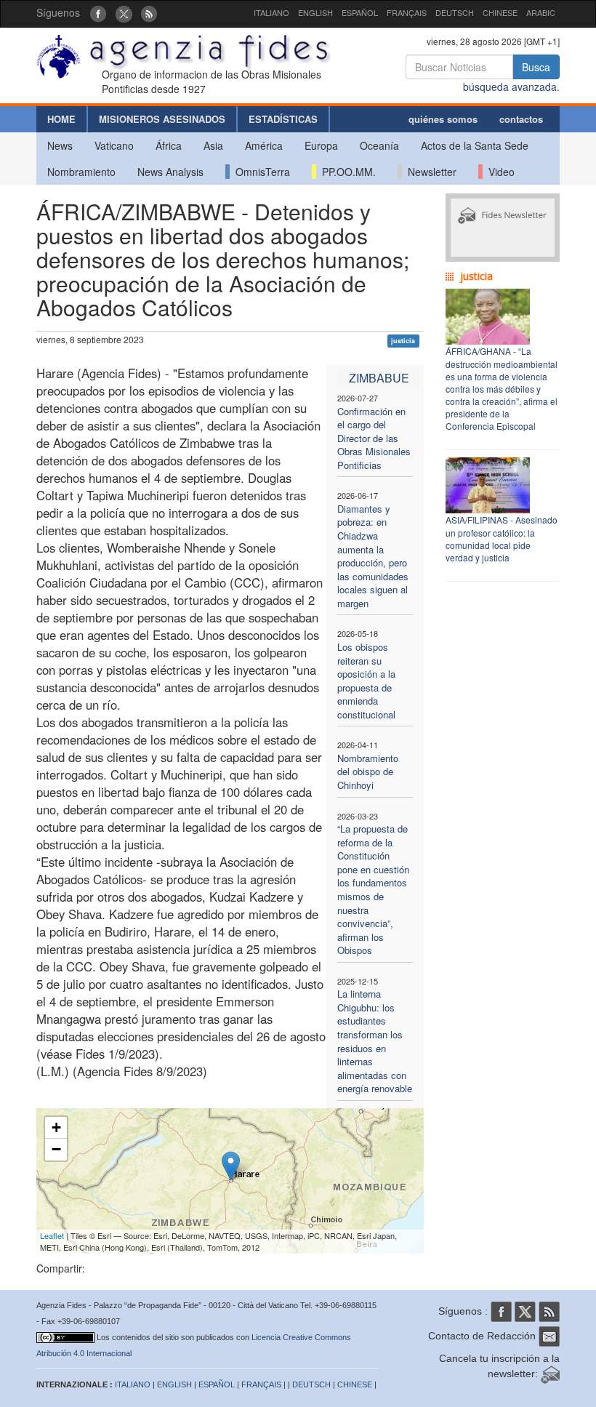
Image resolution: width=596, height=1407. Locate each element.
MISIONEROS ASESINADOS (162, 119)
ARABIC (540, 12)
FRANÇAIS (407, 12)
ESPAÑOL (360, 12)
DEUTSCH (454, 12)
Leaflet (52, 1235)
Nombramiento (81, 171)
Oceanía (379, 145)
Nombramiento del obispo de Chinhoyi (367, 771)
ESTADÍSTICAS (283, 119)
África (169, 145)
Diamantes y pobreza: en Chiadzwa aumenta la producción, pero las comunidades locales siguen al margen (372, 556)
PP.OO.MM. (346, 171)
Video (499, 171)
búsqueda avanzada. (511, 86)
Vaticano (114, 145)
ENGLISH (315, 12)
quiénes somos (443, 119)
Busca (536, 67)
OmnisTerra (260, 171)
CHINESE (500, 12)
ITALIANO (271, 12)
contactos (521, 119)
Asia (213, 145)
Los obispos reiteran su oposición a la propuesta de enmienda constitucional (366, 680)
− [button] (56, 1149)
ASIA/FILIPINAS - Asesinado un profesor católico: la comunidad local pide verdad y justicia (501, 538)
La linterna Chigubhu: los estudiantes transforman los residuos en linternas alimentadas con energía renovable (374, 1041)
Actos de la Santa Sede (474, 145)
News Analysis (170, 171)
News (60, 145)
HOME (61, 119)
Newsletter (429, 171)
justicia (403, 340)
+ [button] (56, 1127)
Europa (321, 145)
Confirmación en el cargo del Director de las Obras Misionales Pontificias (374, 438)
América (264, 145)
